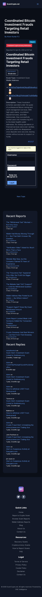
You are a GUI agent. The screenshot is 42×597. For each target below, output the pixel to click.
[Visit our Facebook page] (24, 497)
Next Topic (21, 196)
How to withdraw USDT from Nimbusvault (17, 390)
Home (21, 512)
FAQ (21, 552)
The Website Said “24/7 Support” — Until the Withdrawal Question (19, 285)
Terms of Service (21, 562)
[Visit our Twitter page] (18, 497)
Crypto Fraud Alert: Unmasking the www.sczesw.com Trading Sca (19, 426)
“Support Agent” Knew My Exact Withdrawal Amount (19, 308)
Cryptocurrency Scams (21, 545)
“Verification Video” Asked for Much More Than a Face (20, 249)
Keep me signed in (13, 176)
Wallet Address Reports (21, 522)
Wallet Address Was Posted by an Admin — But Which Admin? (19, 297)
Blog (21, 525)
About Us (21, 528)
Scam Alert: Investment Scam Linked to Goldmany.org (17, 354)
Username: (12, 155)
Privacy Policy (21, 565)
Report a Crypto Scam (21, 515)
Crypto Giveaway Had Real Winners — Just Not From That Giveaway (20, 333)
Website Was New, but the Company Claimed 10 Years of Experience (17, 261)
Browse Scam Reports (21, 519)
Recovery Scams (21, 542)
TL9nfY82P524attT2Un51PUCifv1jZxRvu (19, 366)
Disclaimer (21, 571)
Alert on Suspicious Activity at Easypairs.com (17, 450)
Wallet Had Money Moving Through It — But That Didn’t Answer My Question (20, 236)
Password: (12, 165)
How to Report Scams (21, 548)
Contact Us (21, 532)
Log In (12, 183)
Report (32, 42)
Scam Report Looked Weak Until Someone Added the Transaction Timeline (19, 320)
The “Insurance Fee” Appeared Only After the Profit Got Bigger (18, 274)
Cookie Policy (21, 568)
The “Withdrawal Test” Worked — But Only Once (19, 223)
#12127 (31, 142)
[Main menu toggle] (37, 4)
